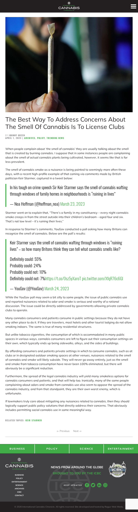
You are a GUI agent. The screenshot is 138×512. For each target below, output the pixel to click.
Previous (64, 431)
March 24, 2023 (56, 288)
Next (76, 431)
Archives (29, 138)
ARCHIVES (19, 488)
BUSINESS (17, 448)
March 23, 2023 (72, 203)
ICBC (19, 492)
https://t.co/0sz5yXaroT (63, 278)
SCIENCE (86, 448)
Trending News (55, 138)
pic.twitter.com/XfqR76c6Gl (102, 278)
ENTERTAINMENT (121, 448)
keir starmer (34, 420)
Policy (41, 138)
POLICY (52, 448)
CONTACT (19, 495)
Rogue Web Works (114, 506)
